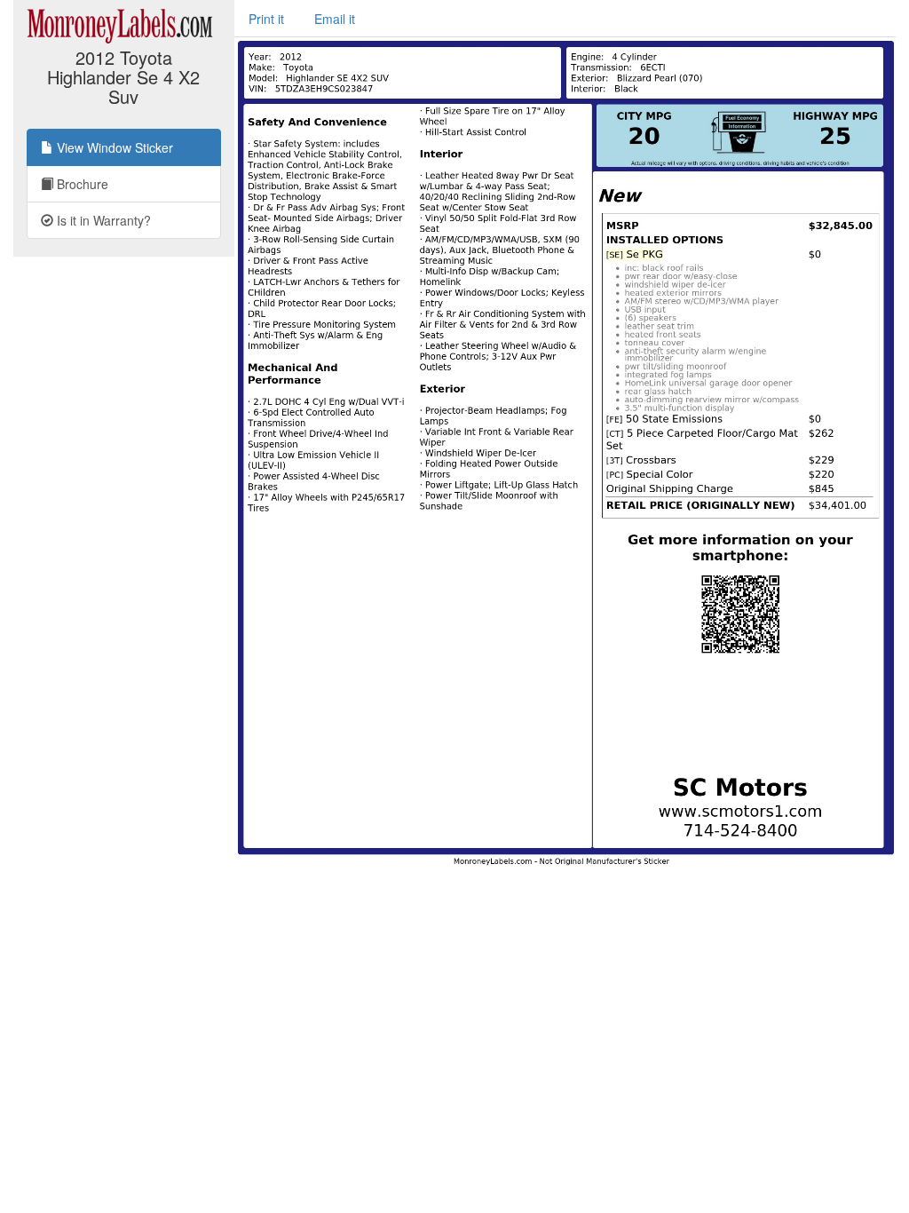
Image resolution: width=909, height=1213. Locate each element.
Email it (334, 19)
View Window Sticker (113, 147)
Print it (266, 19)
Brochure (80, 184)
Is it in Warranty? (102, 220)
